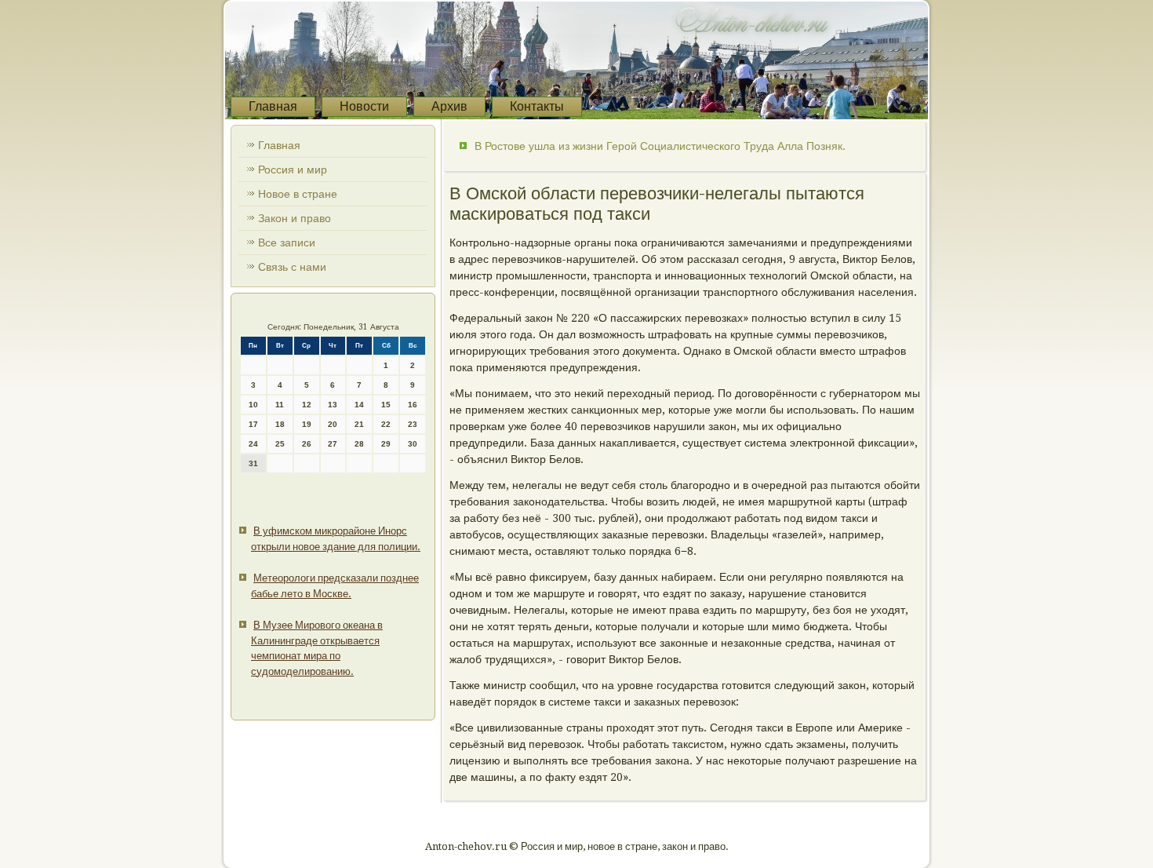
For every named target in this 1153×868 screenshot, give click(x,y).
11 (279, 404)
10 (253, 404)
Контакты (537, 106)
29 (386, 443)
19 (306, 424)
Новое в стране (297, 194)
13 (332, 404)
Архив (449, 106)
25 (280, 443)
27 (332, 443)
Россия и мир (292, 169)
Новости (364, 106)
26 (306, 443)
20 (332, 424)
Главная (273, 106)
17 (253, 424)
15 (386, 404)
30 (412, 443)
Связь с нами (292, 267)
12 (306, 404)
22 (386, 424)
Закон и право (294, 218)
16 (412, 404)
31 (253, 463)
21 (359, 424)
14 (359, 404)
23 (412, 424)
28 (359, 443)
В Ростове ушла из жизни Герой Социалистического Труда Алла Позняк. (660, 146)
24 (253, 443)
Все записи (286, 242)
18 (280, 424)
